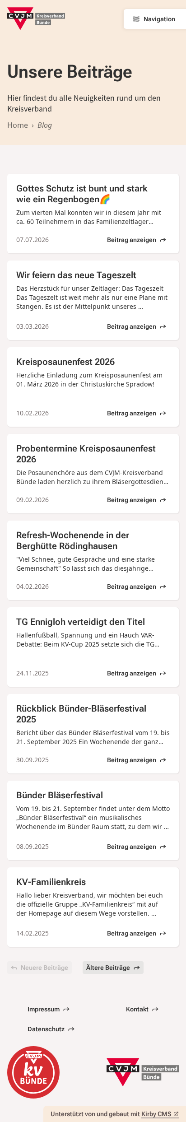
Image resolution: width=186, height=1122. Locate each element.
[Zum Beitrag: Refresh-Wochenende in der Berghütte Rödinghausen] (93, 560)
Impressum (44, 1009)
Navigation (159, 19)
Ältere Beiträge (108, 967)
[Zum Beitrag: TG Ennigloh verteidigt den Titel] (93, 647)
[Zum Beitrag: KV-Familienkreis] (93, 907)
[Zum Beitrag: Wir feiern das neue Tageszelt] (93, 300)
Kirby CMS (156, 1113)
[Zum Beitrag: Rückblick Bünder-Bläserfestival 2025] (93, 733)
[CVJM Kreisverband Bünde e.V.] (36, 18)
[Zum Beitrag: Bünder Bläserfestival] (93, 820)
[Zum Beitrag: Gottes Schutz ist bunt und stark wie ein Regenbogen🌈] (93, 213)
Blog (44, 125)
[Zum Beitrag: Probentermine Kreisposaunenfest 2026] (93, 473)
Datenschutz (46, 1029)
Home (17, 125)
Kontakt (137, 1009)
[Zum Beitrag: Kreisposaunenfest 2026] (93, 387)
